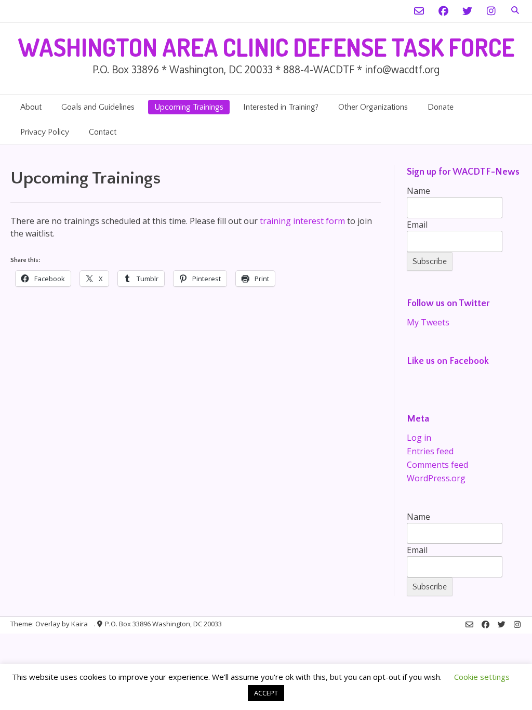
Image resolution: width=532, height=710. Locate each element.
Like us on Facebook (448, 361)
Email (417, 224)
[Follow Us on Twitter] (467, 11)
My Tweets (428, 322)
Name (418, 190)
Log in (419, 437)
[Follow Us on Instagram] (491, 11)
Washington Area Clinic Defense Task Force (266, 47)
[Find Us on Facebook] (443, 11)
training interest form (302, 221)
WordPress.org (436, 478)
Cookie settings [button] (482, 677)
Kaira (79, 623)
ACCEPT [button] (266, 693)
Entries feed (430, 451)
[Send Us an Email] (419, 11)
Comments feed (437, 464)
